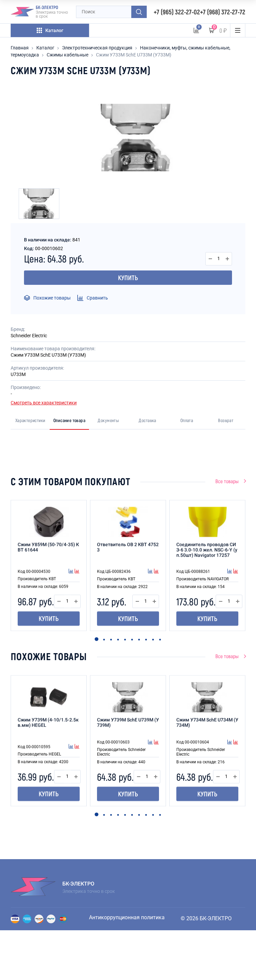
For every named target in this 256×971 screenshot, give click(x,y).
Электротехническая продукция (97, 47)
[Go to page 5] (125, 639)
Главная (20, 47)
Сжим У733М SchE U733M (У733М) (133, 54)
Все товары (227, 481)
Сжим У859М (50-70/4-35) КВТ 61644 (48, 547)
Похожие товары (52, 298)
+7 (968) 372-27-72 (222, 12)
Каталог (45, 47)
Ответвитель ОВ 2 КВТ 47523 (128, 547)
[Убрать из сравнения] (77, 572)
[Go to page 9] (153, 639)
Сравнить (97, 298)
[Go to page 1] (96, 639)
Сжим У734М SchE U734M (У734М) (207, 722)
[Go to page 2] (104, 639)
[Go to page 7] (139, 639)
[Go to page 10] (160, 639)
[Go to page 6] (132, 639)
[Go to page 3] (111, 639)
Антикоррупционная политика (127, 917)
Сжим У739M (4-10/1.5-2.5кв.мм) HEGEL (48, 722)
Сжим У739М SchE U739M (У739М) (128, 722)
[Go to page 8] (146, 639)
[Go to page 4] (118, 639)
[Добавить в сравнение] (72, 572)
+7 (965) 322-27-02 (177, 12)
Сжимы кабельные (67, 54)
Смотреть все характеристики (44, 402)
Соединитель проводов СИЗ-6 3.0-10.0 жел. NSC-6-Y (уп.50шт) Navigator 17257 (206, 550)
